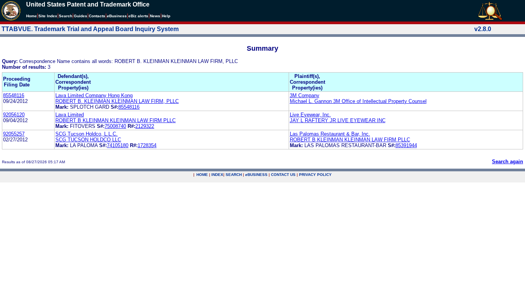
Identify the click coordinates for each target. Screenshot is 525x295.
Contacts (97, 16)
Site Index (47, 16)
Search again (507, 161)
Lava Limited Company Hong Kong (94, 95)
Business (117, 16)
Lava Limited (69, 115)
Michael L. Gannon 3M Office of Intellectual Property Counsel (358, 101)
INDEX (217, 174)
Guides (80, 16)
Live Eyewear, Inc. (310, 115)
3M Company (304, 95)
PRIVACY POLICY (315, 174)
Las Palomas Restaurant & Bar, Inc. (330, 134)
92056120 (14, 115)
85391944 (406, 145)
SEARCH (234, 174)
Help (166, 16)
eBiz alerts (138, 16)
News (155, 16)
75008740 (115, 126)
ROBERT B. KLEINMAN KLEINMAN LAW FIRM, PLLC (117, 101)
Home (31, 16)
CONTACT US (283, 174)
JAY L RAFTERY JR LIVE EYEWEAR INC (337, 120)
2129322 (144, 126)
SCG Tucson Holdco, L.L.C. (86, 134)
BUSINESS (256, 174)
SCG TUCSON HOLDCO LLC (88, 140)
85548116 (13, 95)
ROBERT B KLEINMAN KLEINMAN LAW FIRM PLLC (115, 120)
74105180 (117, 145)
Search (65, 16)
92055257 (14, 134)
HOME (202, 174)
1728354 (147, 145)
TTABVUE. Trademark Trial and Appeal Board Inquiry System (90, 29)
